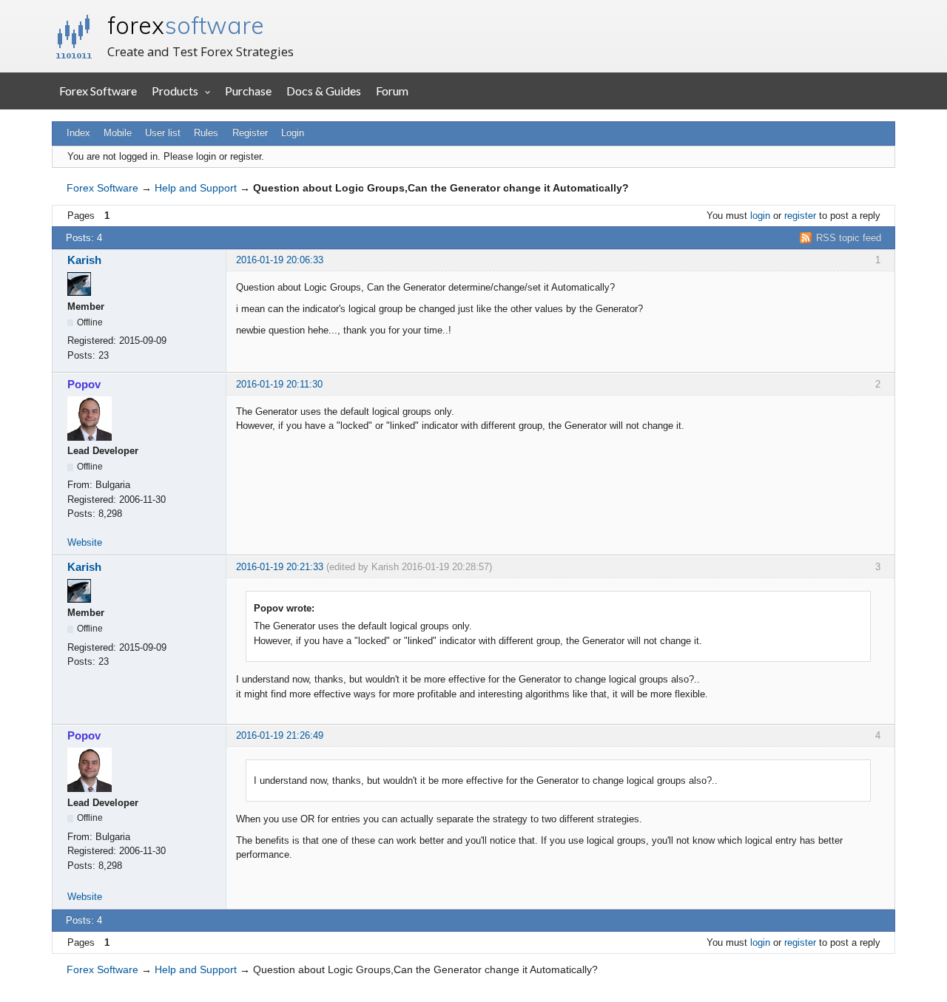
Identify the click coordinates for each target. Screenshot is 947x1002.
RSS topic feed (848, 237)
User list (163, 132)
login (760, 215)
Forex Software (98, 91)
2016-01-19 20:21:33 (279, 566)
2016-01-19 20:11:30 (279, 384)
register (800, 215)
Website (84, 542)
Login (292, 132)
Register (250, 132)
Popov (84, 384)
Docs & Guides (323, 91)
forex (185, 25)
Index (78, 132)
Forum (392, 91)
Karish (84, 260)
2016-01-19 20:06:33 (279, 259)
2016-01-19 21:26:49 (279, 735)
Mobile (118, 132)
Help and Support (196, 188)
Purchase (248, 91)
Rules (206, 132)
